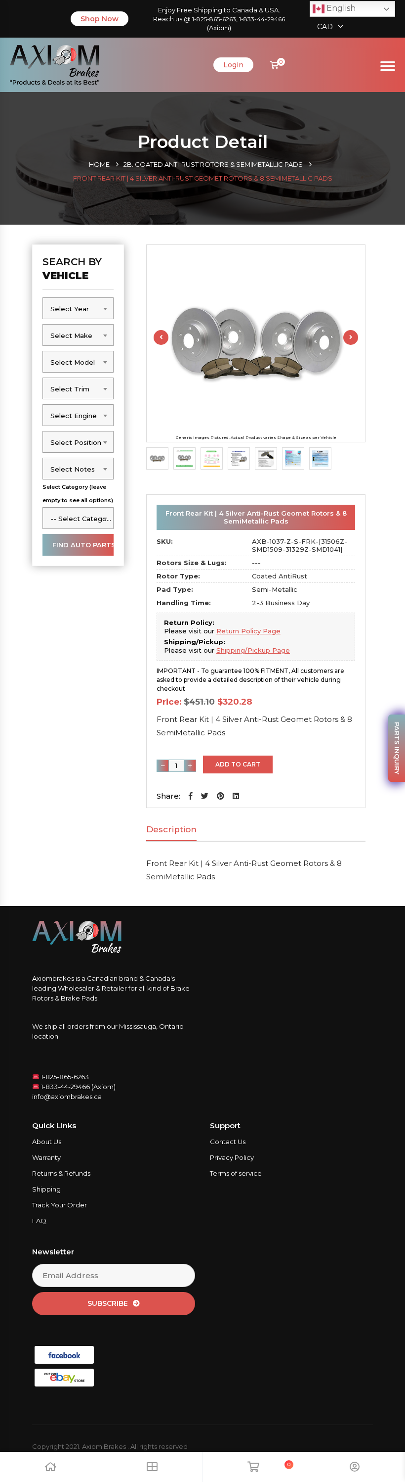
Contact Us (227, 1142)
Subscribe (107, 1303)
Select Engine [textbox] (73, 416)
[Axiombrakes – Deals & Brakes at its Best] (54, 64)
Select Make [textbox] (71, 335)
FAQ (39, 1221)
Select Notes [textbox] (72, 469)
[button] (191, 796)
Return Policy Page (248, 631)
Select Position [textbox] (75, 442)
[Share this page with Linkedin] (236, 796)
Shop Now (100, 18)
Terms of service (236, 1173)
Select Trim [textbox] (69, 389)
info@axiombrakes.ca (67, 1096)
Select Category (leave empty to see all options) (77, 493)
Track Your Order (59, 1205)
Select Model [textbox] (72, 362)
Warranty (46, 1157)
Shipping (46, 1189)
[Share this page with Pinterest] (220, 796)
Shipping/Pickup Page (253, 650)
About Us (46, 1142)
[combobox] (78, 308)
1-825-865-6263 (214, 19)
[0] (274, 65)
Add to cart (237, 764)
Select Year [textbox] (69, 309)
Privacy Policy (232, 1157)
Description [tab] (171, 829)
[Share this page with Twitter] (204, 796)
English (340, 8)
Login (233, 64)
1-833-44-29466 (262, 19)
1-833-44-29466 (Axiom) (78, 1087)
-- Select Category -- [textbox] (81, 519)
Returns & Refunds (61, 1173)
